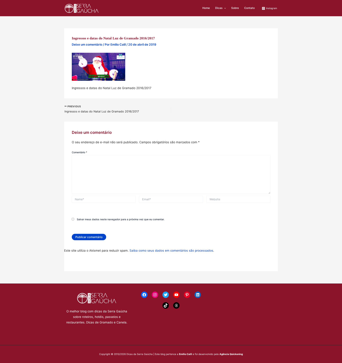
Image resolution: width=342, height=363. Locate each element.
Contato (249, 8)
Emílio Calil (185, 354)
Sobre (235, 8)
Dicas (218, 8)
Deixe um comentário (87, 44)
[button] (224, 8)
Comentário (79, 152)
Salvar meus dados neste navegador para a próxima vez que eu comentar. (120, 219)
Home (206, 8)
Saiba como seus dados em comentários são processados (171, 250)
